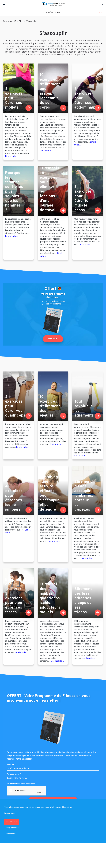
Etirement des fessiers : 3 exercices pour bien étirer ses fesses (14, 596)
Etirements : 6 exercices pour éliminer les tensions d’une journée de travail (49, 189)
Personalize (11, 834)
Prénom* (10, 764)
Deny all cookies (12, 828)
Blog (21, 21)
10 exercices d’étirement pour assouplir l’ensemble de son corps (50, 91)
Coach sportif (9, 21)
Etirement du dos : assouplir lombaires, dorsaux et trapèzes (83, 495)
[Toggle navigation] (4, 4)
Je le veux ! (53, 339)
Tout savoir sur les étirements (84, 408)
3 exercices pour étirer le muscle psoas (83, 199)
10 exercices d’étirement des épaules (50, 406)
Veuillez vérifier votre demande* (21, 783)
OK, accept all (11, 822)
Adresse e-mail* (14, 774)
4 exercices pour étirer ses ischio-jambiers (13, 498)
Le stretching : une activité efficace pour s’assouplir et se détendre (49, 491)
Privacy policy (9, 813)
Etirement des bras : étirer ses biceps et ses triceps (83, 601)
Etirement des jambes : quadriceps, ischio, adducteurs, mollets (50, 598)
